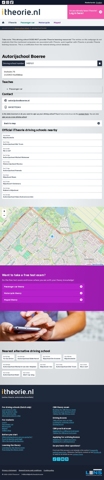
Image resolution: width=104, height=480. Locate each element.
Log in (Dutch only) (9, 410)
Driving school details (22, 28)
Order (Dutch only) (9, 414)
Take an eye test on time (62, 420)
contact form (84, 114)
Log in (4, 422)
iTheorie (12, 22)
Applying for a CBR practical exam (66, 431)
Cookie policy (49, 470)
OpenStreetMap (97, 264)
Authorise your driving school (64, 412)
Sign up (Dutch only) (9, 412)
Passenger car (28, 22)
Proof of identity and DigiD (12, 439)
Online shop (6, 430)
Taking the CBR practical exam (64, 433)
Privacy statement (9, 470)
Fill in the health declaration (12, 441)
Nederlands (90, 2)
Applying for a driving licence (64, 442)
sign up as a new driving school (14, 117)
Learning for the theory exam (13, 448)
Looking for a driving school (63, 422)
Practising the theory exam (12, 450)
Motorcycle (44, 22)
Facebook (97, 452)
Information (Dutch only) (11, 416)
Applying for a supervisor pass (64, 439)
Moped (57, 22)
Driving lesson (58, 424)
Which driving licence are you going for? (17, 437)
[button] (52, 236)
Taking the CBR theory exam (64, 414)
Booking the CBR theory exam (64, 410)
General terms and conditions (30, 470)
